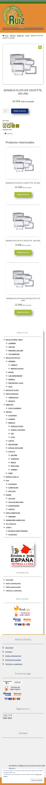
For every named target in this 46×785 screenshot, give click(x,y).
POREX (10, 473)
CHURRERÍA (12, 343)
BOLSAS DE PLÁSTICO (13, 358)
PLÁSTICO (11, 452)
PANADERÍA (12, 516)
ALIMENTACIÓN (13, 488)
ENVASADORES (13, 444)
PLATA (27, 36)
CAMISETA (14, 365)
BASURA (11, 372)
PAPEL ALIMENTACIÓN (13, 513)
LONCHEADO (15, 459)
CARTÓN (11, 441)
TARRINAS (14, 470)
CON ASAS (11, 347)
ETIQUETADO (12, 534)
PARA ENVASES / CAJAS (15, 383)
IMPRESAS (11, 379)
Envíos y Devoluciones (13, 583)
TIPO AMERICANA (13, 354)
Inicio (6, 36)
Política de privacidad (13, 587)
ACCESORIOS (12, 415)
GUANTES (11, 509)
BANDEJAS (20, 36)
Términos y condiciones (14, 590)
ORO (12, 433)
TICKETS (9, 527)
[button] (21, 28)
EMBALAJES (9, 405)
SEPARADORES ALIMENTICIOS (15, 520)
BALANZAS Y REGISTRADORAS (18, 531)
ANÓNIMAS (11, 361)
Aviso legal (9, 580)
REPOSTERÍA (15, 466)
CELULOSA (11, 498)
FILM (7, 480)
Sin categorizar (11, 524)
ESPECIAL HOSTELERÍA (15, 448)
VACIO (10, 387)
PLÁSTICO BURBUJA (14, 408)
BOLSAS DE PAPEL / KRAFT (14, 340)
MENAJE (13, 462)
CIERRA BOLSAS (13, 397)
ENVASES (13, 36)
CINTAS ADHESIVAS (12, 394)
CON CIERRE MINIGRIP (15, 376)
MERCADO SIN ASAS (17, 369)
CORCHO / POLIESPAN (18, 430)
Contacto (8, 652)
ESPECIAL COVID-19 (12, 477)
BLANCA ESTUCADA (17, 426)
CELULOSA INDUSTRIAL (16, 502)
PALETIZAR (11, 491)
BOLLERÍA (14, 455)
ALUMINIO (11, 419)
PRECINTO (11, 401)
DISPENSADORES (13, 506)
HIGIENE (8, 495)
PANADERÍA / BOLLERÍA (15, 350)
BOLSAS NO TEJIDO (12, 390)
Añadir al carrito (20, 111)
